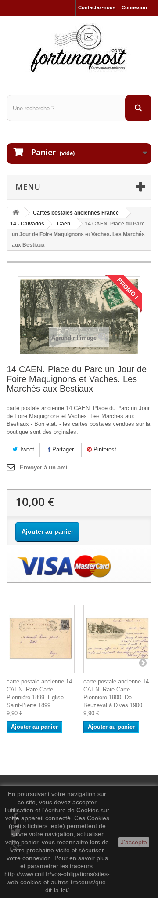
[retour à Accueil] (15, 212)
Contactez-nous (96, 7)
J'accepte (134, 842)
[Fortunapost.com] (79, 48)
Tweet (26, 449)
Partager (62, 449)
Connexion (134, 7)
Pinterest (104, 449)
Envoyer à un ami (44, 467)
